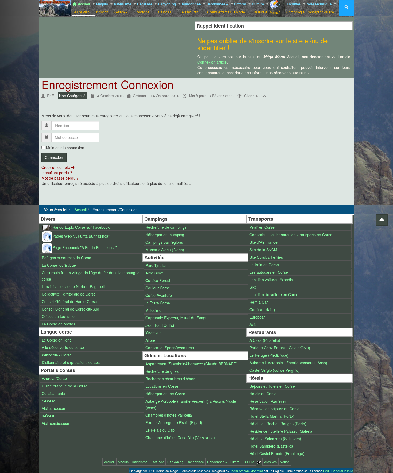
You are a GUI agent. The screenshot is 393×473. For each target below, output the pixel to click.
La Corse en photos (58, 324)
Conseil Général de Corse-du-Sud (70, 309)
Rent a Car (258, 302)
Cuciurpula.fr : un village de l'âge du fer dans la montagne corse (91, 276)
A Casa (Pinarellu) (264, 340)
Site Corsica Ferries (266, 257)
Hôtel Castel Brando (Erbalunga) (277, 453)
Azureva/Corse (54, 378)
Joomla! (257, 470)
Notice (284, 461)
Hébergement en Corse (165, 393)
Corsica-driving (262, 309)
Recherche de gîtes (162, 371)
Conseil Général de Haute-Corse (69, 301)
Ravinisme (123, 7)
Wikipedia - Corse (57, 355)
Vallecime (153, 310)
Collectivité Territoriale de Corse (69, 294)
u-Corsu (48, 415)
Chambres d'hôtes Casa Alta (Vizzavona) (180, 437)
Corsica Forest (157, 280)
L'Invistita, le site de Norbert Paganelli (73, 286)
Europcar (257, 317)
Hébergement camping (164, 234)
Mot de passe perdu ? (60, 178)
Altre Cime (154, 273)
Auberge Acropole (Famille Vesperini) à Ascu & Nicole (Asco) (190, 404)
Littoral (240, 7)
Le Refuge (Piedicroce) (268, 355)
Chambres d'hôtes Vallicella (168, 415)
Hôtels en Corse (263, 393)
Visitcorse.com (54, 408)
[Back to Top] (382, 220)
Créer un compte (56, 167)
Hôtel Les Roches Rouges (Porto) (277, 423)
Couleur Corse (157, 287)
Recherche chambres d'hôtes (170, 378)
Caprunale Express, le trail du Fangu (176, 317)
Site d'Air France (263, 242)
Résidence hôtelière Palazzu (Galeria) (281, 431)
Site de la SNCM (263, 249)
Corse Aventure (158, 295)
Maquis (103, 7)
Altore (150, 340)
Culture (259, 7)
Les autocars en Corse (268, 272)
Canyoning (167, 7)
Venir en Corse (262, 227)
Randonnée (192, 7)
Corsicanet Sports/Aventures (169, 347)
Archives (295, 7)
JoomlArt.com (240, 470)
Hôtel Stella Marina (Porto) (271, 416)
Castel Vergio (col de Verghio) (274, 370)
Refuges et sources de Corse (66, 257)
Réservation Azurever (267, 401)
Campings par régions (164, 242)
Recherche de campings (166, 227)
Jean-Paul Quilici (159, 325)
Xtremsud (153, 332)
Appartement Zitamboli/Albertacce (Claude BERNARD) (191, 363)
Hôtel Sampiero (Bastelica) (272, 446)
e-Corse (48, 401)
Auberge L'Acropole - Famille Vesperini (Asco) (288, 362)
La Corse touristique (59, 265)
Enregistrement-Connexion (107, 84)
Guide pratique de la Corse (64, 386)
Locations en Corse (161, 386)
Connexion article (212, 62)
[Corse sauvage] (55, 7)
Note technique (320, 7)
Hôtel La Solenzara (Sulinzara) (275, 438)
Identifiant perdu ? (56, 172)
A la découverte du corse (63, 347)
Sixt (252, 287)
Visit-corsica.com (56, 423)
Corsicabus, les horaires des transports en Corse (290, 234)
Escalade (145, 7)
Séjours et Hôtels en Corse (272, 386)
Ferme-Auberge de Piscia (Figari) (173, 422)
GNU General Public (338, 470)
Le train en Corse (264, 264)
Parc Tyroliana (157, 265)
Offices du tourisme (58, 316)
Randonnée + (218, 7)
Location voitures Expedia (271, 279)
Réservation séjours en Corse (274, 408)
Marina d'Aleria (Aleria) (164, 249)
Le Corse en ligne (57, 340)
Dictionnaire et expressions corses (71, 362)
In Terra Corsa (157, 302)
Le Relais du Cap (160, 430)
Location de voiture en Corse (273, 294)
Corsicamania (53, 393)
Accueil (81, 7)
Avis (252, 324)
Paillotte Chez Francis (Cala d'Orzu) (279, 347)
